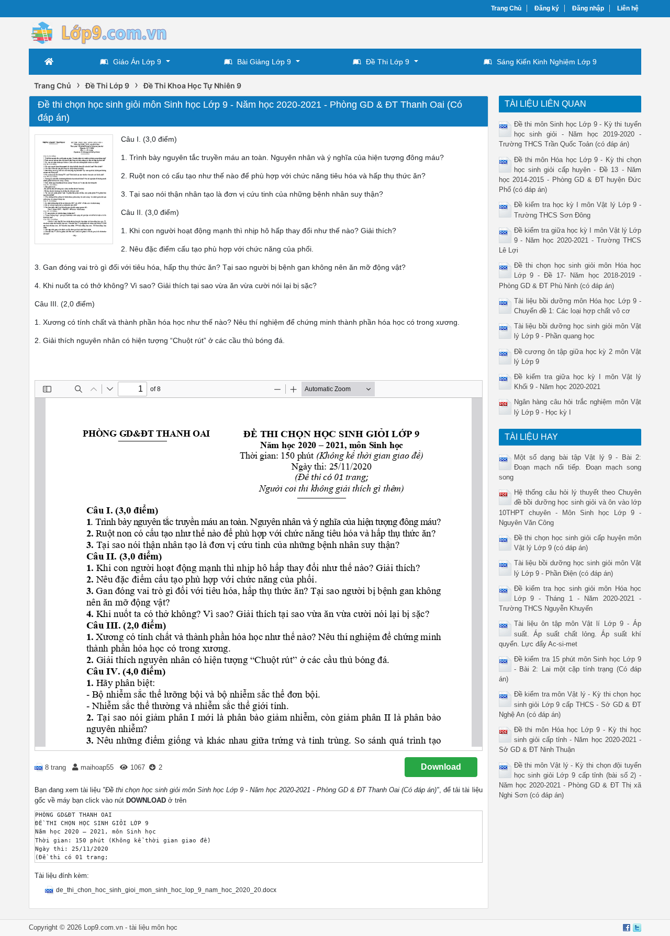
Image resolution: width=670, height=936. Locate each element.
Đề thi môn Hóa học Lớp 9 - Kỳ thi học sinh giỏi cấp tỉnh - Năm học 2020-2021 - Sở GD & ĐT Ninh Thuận (570, 740)
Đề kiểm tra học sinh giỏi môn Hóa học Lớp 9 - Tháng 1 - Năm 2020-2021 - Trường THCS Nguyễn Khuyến (570, 598)
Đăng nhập (588, 8)
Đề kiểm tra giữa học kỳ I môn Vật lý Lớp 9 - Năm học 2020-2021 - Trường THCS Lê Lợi (570, 240)
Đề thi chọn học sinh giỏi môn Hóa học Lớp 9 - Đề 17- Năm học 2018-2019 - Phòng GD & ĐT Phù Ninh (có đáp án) (570, 275)
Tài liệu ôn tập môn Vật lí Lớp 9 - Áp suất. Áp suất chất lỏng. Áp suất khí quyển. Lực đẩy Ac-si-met (570, 633)
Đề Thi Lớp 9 (387, 62)
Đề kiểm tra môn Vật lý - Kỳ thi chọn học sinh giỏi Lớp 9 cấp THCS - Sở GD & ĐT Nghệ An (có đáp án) (570, 704)
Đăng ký (546, 8)
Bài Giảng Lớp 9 (264, 62)
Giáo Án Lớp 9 (137, 62)
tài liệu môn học (153, 927)
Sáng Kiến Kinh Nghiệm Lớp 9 (547, 62)
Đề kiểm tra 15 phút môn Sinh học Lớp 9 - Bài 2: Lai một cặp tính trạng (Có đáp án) (570, 669)
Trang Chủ (506, 8)
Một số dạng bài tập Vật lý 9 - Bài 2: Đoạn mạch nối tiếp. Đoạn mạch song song (570, 467)
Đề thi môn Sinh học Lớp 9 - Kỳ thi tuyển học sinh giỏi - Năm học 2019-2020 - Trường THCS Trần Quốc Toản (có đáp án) (570, 134)
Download (441, 766)
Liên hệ (628, 8)
